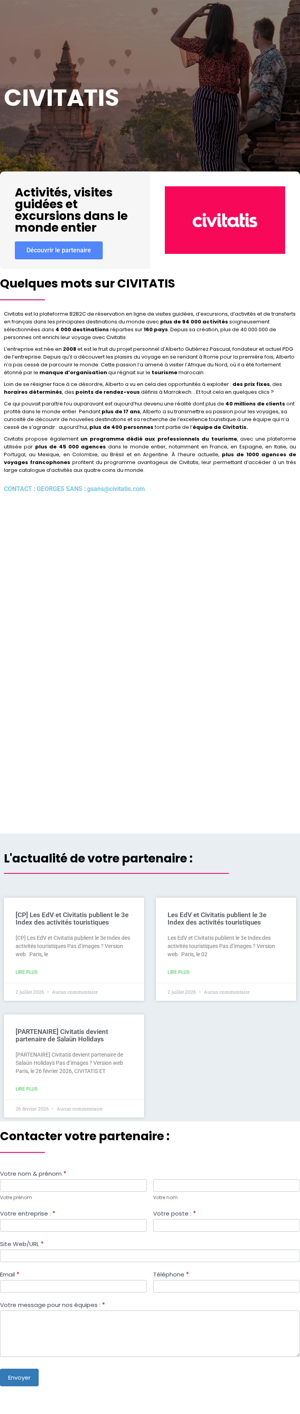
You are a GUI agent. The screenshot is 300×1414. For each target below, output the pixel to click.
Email (10, 1274)
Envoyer (19, 1377)
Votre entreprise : (27, 1213)
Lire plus (27, 972)
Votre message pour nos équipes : (52, 1305)
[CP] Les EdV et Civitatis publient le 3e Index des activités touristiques (72, 918)
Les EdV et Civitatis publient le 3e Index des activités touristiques (217, 918)
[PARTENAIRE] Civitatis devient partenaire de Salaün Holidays (62, 1035)
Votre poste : (174, 1213)
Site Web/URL (22, 1244)
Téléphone (171, 1274)
